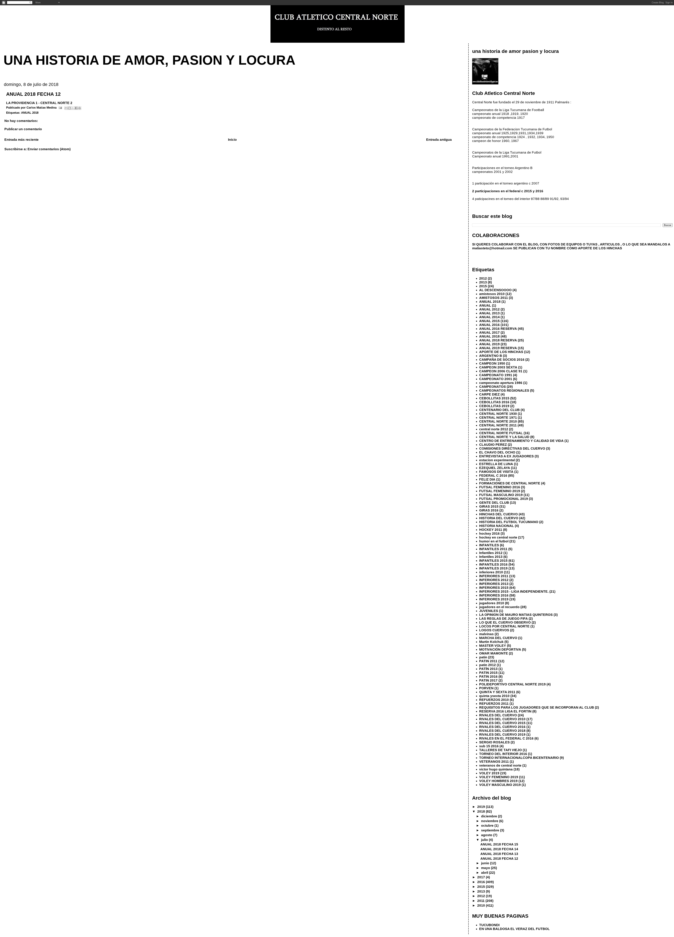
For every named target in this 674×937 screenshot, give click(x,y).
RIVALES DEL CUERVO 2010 (502, 719)
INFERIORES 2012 (493, 580)
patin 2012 (487, 665)
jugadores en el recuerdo (499, 607)
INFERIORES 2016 (493, 595)
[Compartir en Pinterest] (79, 108)
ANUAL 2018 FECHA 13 (499, 854)
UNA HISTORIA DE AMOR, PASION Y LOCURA (149, 60)
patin (483, 657)
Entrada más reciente (21, 139)
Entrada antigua (439, 139)
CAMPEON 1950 (492, 363)
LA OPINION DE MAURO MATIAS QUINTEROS (516, 615)
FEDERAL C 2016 (493, 475)
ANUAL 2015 (489, 321)
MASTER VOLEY (492, 645)
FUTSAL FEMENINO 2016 (499, 487)
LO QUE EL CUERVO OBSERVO (505, 622)
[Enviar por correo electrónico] (66, 108)
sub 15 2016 (489, 746)
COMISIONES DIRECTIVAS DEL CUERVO (512, 448)
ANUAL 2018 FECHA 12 (499, 858)
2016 (481, 882)
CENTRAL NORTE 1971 (498, 417)
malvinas (486, 634)
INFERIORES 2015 (493, 587)
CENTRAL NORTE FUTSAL (501, 433)
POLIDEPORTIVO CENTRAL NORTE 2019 (512, 684)
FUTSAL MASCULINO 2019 (501, 495)
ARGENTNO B (490, 356)
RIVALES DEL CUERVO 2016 (502, 727)
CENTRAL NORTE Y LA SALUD (504, 437)
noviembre (490, 821)
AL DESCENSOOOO (495, 290)
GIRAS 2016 (488, 510)
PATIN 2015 (488, 673)
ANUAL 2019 (489, 344)
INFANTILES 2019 (493, 568)
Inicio (232, 139)
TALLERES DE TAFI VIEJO (500, 750)
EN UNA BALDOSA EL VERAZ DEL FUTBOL (514, 929)
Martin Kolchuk (491, 642)
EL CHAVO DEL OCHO (497, 452)
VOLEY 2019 (489, 773)
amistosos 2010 (492, 294)
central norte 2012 (493, 429)
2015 (483, 286)
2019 (481, 807)
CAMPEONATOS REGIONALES (504, 390)
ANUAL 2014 (489, 317)
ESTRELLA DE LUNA (496, 464)
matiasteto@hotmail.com (492, 248)
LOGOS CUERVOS (494, 630)
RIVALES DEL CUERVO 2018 (502, 730)
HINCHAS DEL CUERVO (498, 514)
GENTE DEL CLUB (494, 502)
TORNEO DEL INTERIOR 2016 (503, 754)
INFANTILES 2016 (493, 564)
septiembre (490, 830)
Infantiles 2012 (491, 553)
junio (485, 863)
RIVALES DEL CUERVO (498, 715)
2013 (483, 282)
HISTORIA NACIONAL (496, 526)
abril (485, 872)
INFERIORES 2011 (493, 576)
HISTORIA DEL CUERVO (498, 518)
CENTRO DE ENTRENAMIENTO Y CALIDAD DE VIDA (521, 441)
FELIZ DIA (487, 479)
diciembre (489, 816)
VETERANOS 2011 (494, 761)
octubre (487, 825)
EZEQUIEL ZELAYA (494, 468)
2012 (483, 278)
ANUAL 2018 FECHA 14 (499, 849)
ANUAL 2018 (29, 112)
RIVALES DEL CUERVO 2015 (502, 723)
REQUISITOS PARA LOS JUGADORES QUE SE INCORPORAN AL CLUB (536, 707)
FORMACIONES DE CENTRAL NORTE (509, 483)
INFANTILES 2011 (493, 549)
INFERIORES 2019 (493, 599)
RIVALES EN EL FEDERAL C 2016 (506, 738)
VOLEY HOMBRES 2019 (498, 781)
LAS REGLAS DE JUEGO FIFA (503, 618)
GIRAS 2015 (488, 506)
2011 (481, 901)
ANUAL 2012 (489, 309)
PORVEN (486, 688)
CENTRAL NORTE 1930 (498, 414)
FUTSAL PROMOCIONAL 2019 (503, 499)
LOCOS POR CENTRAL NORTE (504, 626)
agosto (487, 835)
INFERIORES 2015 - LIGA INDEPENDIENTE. (514, 591)
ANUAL (485, 305)
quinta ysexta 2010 (494, 696)
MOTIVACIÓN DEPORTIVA (500, 649)
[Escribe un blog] (69, 108)
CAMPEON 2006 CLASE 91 (500, 371)
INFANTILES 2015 (493, 560)
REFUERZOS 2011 (494, 703)
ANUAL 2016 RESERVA (498, 328)
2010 (481, 905)
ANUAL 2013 (489, 313)
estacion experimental (497, 460)
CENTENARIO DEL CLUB (499, 410)
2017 (481, 877)
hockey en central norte (498, 537)
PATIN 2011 (488, 661)
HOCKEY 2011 (490, 529)
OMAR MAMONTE (493, 653)
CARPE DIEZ (489, 394)
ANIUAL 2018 (490, 301)
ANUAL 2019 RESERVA (498, 348)
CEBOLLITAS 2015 (494, 398)
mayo (486, 868)
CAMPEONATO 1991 (495, 375)
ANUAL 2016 (489, 325)
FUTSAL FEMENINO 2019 (499, 491)
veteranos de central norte (500, 765)
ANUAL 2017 (489, 332)
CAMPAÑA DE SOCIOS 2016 (501, 359)
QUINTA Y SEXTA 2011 (497, 692)
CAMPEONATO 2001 (495, 379)
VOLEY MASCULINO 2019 (500, 785)
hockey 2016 (489, 533)
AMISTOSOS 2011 (493, 298)
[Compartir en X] (73, 108)
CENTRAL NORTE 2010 (498, 421)
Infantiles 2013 (491, 557)
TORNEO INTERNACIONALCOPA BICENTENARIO (519, 758)
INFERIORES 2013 (493, 584)
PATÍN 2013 (488, 669)
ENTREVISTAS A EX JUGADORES (506, 456)
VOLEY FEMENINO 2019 (498, 777)
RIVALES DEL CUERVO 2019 (502, 734)
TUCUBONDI (489, 925)
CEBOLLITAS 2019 (494, 406)
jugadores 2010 (491, 603)
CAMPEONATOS (492, 386)
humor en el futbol (493, 541)
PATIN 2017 (488, 680)
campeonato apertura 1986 (500, 383)
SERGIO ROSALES (494, 742)
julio (485, 840)
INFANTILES (489, 545)
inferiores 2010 (491, 572)
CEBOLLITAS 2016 (494, 402)
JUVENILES (488, 611)
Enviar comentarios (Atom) (49, 149)
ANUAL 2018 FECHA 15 (499, 844)
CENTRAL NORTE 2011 (498, 425)
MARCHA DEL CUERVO (498, 638)
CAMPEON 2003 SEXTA (498, 367)
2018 (481, 811)
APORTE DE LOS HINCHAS (501, 352)
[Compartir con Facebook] (76, 108)
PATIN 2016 (488, 676)
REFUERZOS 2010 (494, 700)
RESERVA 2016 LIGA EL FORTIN (505, 711)
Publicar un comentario (23, 129)
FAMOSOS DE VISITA (496, 472)
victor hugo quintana (496, 769)
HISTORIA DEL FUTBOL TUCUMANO (508, 522)
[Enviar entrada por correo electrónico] (60, 107)
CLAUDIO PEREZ (493, 444)
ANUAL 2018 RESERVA (498, 340)
